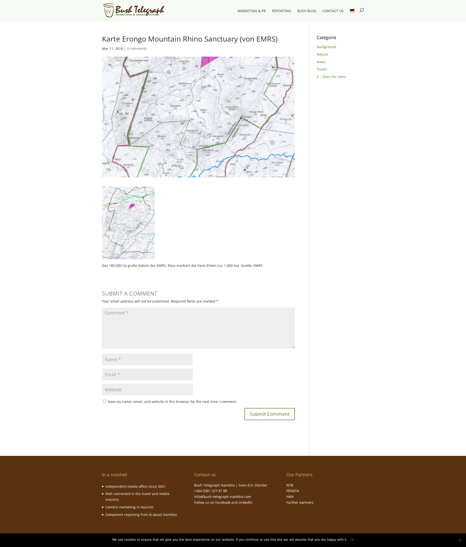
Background (326, 46)
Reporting (281, 11)
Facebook (222, 502)
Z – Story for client (331, 76)
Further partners (300, 502)
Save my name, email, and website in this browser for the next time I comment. (172, 401)
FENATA (292, 490)
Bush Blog (306, 11)
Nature (322, 54)
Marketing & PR (252, 11)
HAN (290, 496)
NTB (289, 485)
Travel (322, 69)
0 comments (137, 48)
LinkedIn (245, 502)
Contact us (333, 11)
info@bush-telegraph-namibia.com (222, 496)
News (321, 62)
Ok (352, 539)
